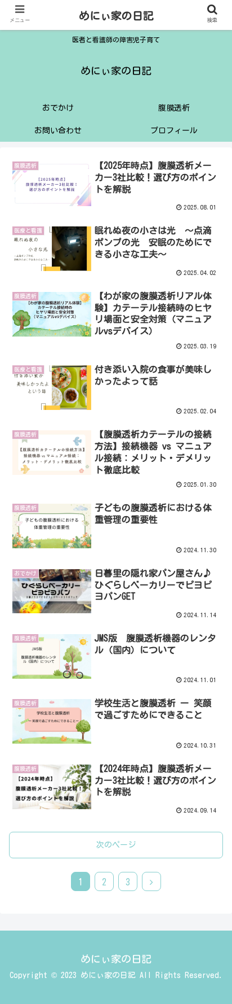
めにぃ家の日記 (116, 15)
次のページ (116, 845)
